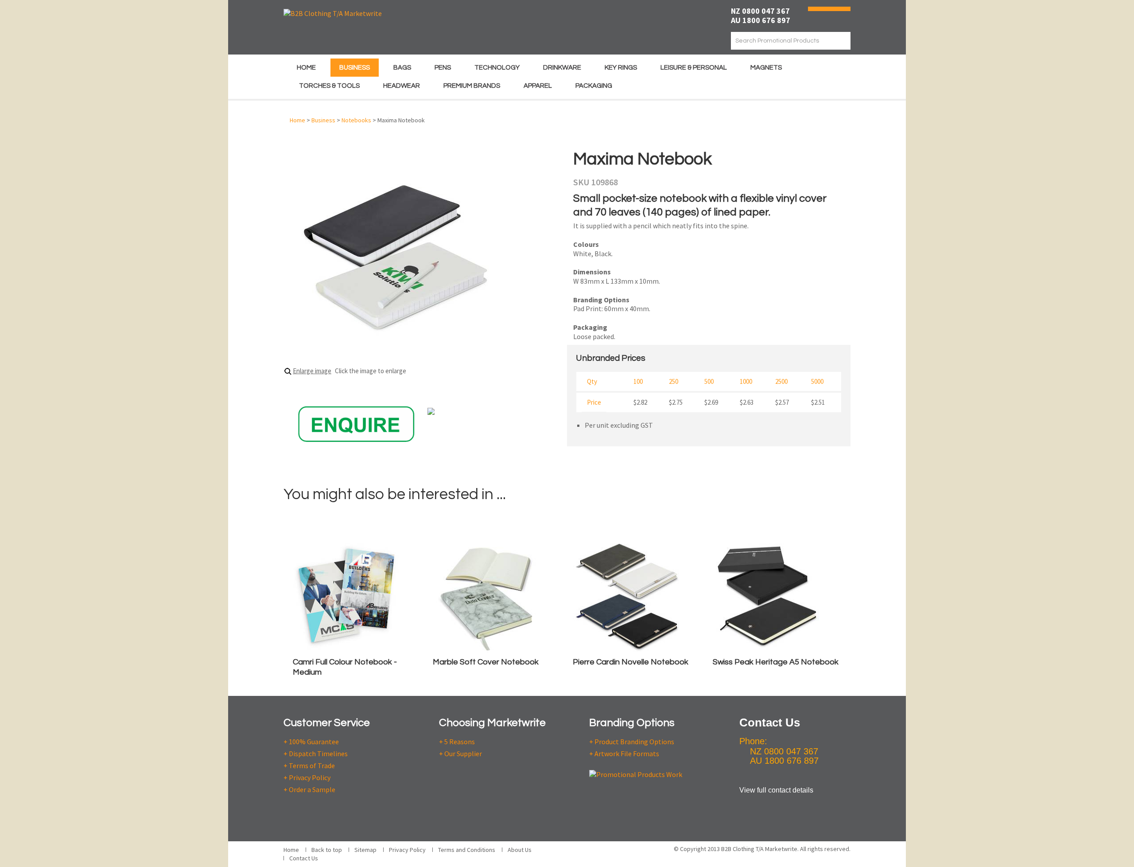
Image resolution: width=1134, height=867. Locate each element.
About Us (520, 849)
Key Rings (621, 67)
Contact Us (303, 858)
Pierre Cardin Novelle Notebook (630, 662)
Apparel (538, 85)
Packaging (593, 85)
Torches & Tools (329, 85)
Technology (497, 67)
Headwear (401, 85)
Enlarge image (312, 371)
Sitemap (365, 849)
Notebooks (356, 120)
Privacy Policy (407, 849)
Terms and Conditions (466, 849)
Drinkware (562, 67)
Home (306, 67)
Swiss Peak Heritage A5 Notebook (776, 662)
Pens (443, 67)
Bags (402, 67)
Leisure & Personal (693, 67)
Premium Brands (471, 85)
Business (354, 67)
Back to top (326, 849)
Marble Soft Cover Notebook (486, 662)
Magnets (766, 67)
